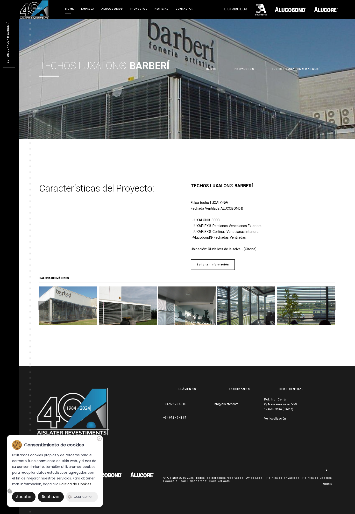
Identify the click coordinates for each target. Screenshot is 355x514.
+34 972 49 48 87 (174, 417)
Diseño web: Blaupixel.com (209, 481)
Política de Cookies (317, 477)
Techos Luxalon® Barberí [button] (296, 69)
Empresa (87, 8)
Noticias (161, 8)
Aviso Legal (254, 477)
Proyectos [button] (138, 8)
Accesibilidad (175, 481)
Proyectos (244, 69)
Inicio (211, 69)
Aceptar (24, 497)
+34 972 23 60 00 (174, 404)
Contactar (184, 8)
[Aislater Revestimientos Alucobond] (73, 414)
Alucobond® (112, 8)
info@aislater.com (226, 404)
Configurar (83, 497)
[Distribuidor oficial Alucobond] (34, 9)
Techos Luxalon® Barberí (7, 43)
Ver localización (275, 418)
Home (69, 8)
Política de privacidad (282, 477)
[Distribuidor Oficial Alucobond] (103, 474)
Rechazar (51, 497)
